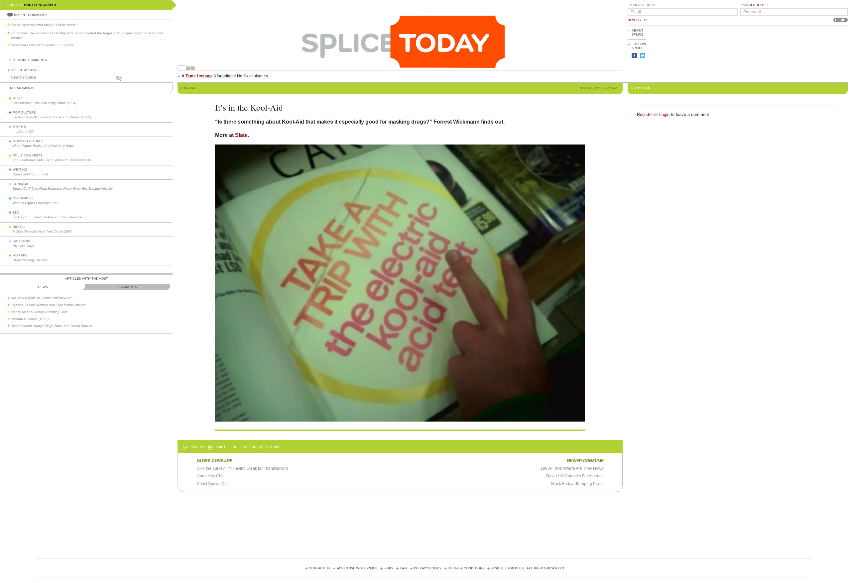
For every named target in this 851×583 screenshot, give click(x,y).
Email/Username (643, 5)
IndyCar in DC (23, 131)
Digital (19, 227)
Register (645, 114)
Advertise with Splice (357, 568)
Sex (16, 213)
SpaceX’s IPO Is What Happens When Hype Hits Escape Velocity (63, 188)
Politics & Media (28, 155)
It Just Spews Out (212, 483)
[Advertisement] (818, 53)
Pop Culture (24, 113)
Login (664, 114)
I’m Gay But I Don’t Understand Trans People (47, 217)
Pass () (754, 5)
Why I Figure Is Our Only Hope (43, 145)
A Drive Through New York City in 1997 (42, 231)
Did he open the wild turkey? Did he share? (44, 25)
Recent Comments (30, 15)
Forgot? (759, 5)
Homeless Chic (210, 476)
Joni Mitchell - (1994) (44, 103)
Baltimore (22, 241)
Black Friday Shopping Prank (577, 483)
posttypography (40, 5)
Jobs (388, 568)
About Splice (637, 33)
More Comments (32, 60)
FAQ (403, 568)
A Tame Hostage (197, 76)
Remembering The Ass (30, 260)
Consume (21, 184)
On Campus (23, 198)
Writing (20, 170)
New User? (637, 20)
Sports (19, 127)
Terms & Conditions (466, 568)
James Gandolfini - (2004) (52, 117)
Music (18, 98)
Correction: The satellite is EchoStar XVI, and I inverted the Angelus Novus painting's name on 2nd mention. (87, 35)
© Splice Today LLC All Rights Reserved (527, 568)
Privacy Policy (427, 568)
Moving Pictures (28, 141)
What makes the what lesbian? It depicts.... (44, 45)
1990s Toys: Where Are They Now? (572, 468)
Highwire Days (23, 245)
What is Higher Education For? (36, 203)
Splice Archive (25, 70)
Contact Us (319, 568)
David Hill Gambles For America (575, 476)
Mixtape (20, 255)
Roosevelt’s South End (30, 174)
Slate (241, 135)
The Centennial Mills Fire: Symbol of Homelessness (52, 160)
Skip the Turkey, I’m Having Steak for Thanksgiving (242, 468)
